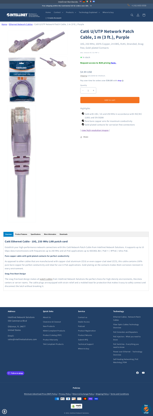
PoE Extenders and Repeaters (125, 332)
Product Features (21, 234)
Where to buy (83, 348)
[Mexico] (90, 1)
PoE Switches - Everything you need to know (126, 345)
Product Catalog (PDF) (52, 335)
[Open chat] (146, 409)
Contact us (82, 317)
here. (113, 62)
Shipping (83, 76)
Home (4, 24)
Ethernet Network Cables (21, 24)
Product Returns (85, 335)
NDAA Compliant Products (54, 330)
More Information (50, 234)
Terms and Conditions (119, 394)
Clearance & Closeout (52, 321)
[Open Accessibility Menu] (4, 411)
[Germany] (84, 1)
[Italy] (87, 1)
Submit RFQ (83, 339)
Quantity (83, 85)
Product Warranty (50, 339)
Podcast (81, 326)
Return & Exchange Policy (83, 394)
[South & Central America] (94, 1)
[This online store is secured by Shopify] (76, 407)
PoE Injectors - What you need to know (127, 338)
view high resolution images (95, 130)
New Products (49, 326)
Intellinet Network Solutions (79, 413)
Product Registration (87, 330)
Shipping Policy (102, 394)
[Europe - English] (80, 1)
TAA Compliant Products (53, 344)
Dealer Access (84, 321)
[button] (58, 12)
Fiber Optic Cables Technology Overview (126, 326)
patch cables (46, 278)
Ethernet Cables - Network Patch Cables (127, 318)
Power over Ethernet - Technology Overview (127, 353)
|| (53, 18)
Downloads (63, 234)
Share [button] (85, 137)
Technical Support (86, 344)
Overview (8, 234)
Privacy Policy (65, 394)
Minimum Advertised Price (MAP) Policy (40, 394)
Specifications (36, 234)
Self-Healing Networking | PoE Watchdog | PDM (125, 361)
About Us (47, 317)
